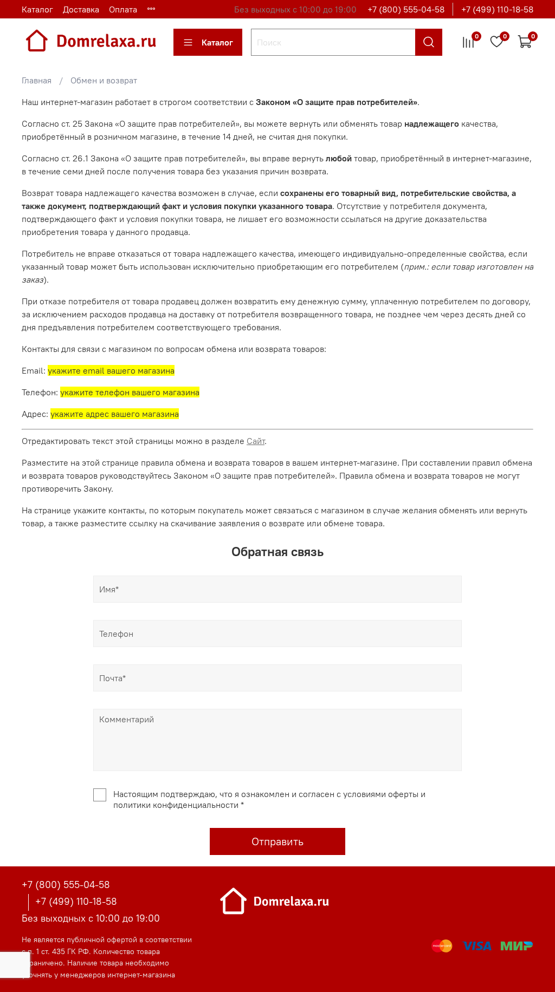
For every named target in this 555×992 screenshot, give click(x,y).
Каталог (37, 9)
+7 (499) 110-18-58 (497, 9)
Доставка (81, 9)
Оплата (123, 9)
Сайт (255, 440)
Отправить (277, 841)
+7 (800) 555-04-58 (405, 9)
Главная (36, 80)
